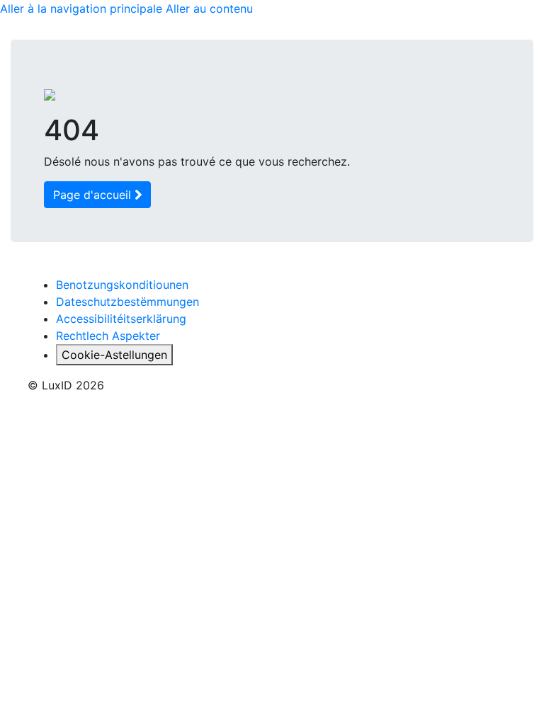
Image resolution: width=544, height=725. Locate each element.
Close (402, 361)
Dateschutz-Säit (165, 182)
